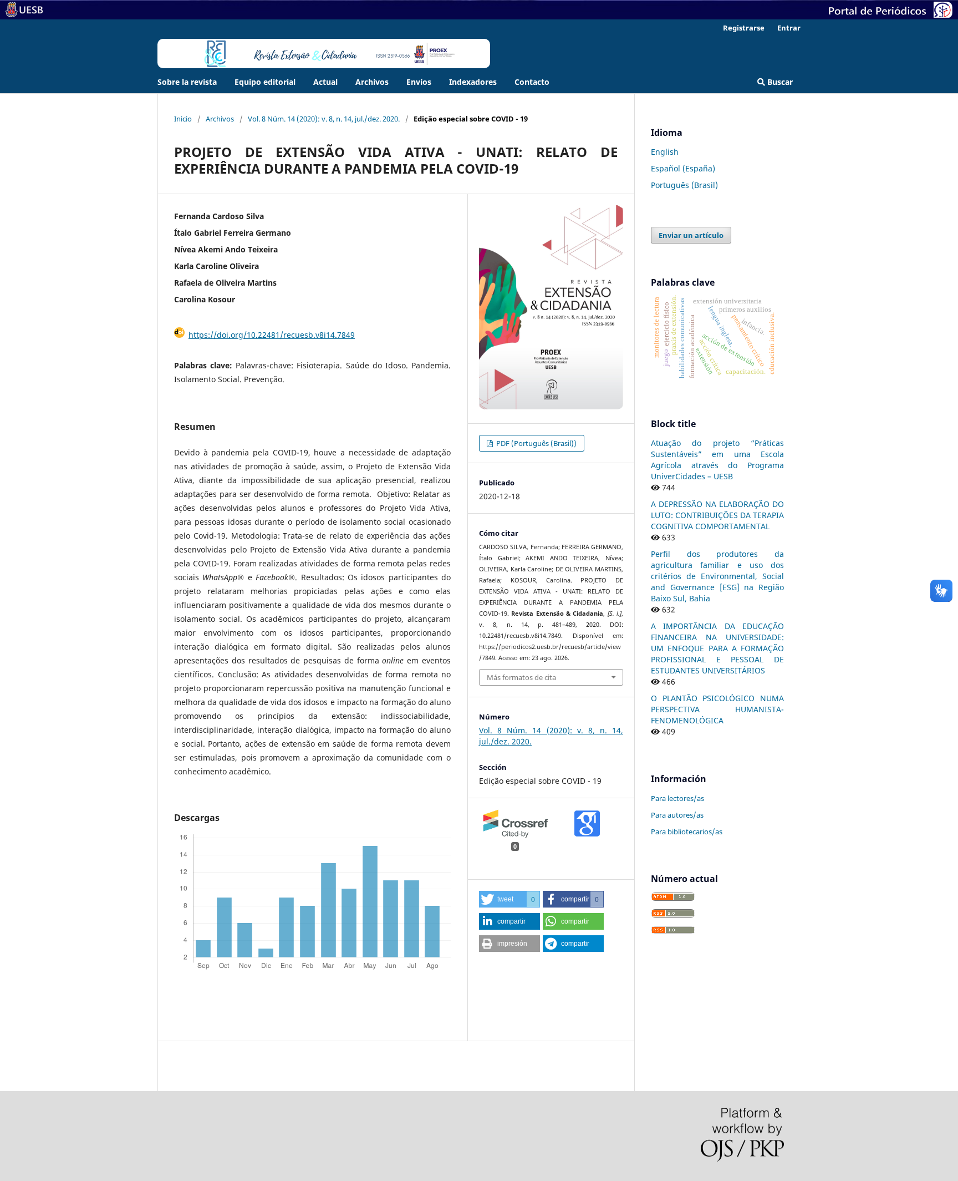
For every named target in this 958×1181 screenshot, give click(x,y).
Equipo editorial (265, 82)
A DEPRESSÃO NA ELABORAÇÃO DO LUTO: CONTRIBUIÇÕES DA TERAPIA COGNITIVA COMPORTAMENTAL (717, 515)
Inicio (183, 119)
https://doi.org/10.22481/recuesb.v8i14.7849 (271, 335)
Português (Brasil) (684, 185)
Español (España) (683, 168)
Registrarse (744, 28)
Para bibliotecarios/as (686, 832)
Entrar (789, 28)
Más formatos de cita (521, 677)
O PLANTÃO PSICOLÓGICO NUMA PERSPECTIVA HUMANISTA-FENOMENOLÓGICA (717, 709)
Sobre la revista (187, 82)
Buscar (779, 82)
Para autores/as (677, 815)
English (665, 151)
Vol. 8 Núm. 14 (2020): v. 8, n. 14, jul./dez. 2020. (324, 119)
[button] (509, 899)
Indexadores (473, 82)
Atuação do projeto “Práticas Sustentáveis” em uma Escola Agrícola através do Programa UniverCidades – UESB (717, 459)
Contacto (531, 82)
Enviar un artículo (691, 235)
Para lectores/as (677, 798)
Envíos (418, 82)
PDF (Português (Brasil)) (536, 443)
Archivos (372, 82)
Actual (325, 82)
